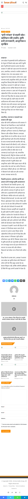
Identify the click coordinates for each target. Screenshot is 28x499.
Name (3, 407)
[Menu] (2, 3)
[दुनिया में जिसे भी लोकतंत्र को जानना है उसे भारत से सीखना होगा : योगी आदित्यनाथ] (7, 367)
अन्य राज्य (8, 28)
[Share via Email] (21, 281)
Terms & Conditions (20, 486)
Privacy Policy (12, 486)
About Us (5, 486)
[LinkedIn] (9, 281)
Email (3, 412)
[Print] (24, 281)
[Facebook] (4, 281)
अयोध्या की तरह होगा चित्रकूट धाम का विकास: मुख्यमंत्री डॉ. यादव (20, 356)
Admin (4, 48)
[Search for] (26, 3)
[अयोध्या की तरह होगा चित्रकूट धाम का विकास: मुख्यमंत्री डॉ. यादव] (21, 350)
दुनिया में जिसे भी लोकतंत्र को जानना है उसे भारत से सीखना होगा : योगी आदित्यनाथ (7, 374)
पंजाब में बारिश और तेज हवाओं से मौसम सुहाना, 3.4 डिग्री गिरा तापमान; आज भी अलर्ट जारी (6, 357)
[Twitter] (6, 281)
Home (3, 28)
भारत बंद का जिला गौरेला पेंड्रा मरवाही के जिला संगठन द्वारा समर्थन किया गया (21, 374)
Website (3, 418)
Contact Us (14, 488)
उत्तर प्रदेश (8, 32)
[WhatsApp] (15, 281)
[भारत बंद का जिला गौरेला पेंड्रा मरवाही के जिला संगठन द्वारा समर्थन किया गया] (21, 367)
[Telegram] (18, 281)
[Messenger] (12, 281)
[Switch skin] (23, 3)
